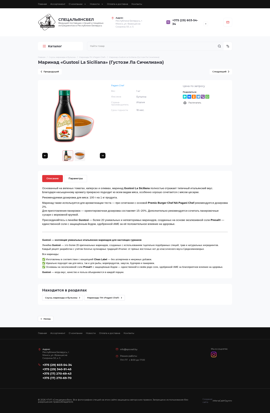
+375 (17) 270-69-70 (57, 378)
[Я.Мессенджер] (185, 97)
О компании (75, 4)
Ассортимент (57, 4)
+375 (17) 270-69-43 (56, 373)
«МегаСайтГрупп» (222, 401)
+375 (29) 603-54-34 (57, 365)
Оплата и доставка (117, 4)
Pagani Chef (117, 85)
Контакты (136, 4)
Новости (95, 4)
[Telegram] (198, 97)
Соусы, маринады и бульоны (62, 57)
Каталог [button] (55, 46)
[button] (206, 24)
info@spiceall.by (128, 349)
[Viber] (203, 97)
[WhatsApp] (207, 97)
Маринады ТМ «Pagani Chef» (92, 57)
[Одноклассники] (194, 97)
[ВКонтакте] (189, 97)
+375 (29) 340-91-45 (56, 369)
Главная (42, 4)
